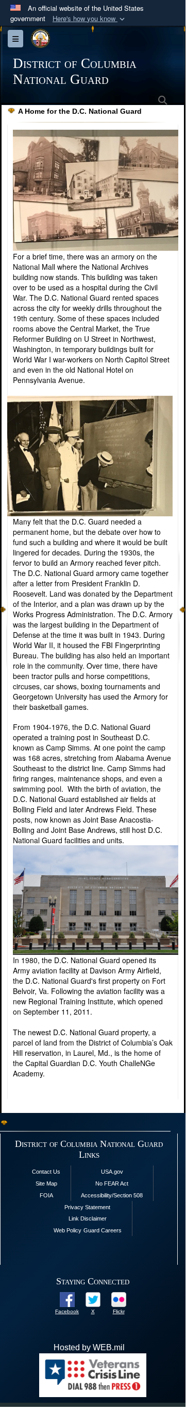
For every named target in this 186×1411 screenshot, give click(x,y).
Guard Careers (102, 1230)
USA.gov (112, 1172)
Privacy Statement (87, 1207)
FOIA (46, 1195)
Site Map (46, 1183)
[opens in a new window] (67, 1298)
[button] (90, 18)
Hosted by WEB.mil (89, 1347)
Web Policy (67, 1230)
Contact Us (46, 1172)
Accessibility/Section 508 (112, 1195)
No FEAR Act (111, 1183)
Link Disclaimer (88, 1218)
